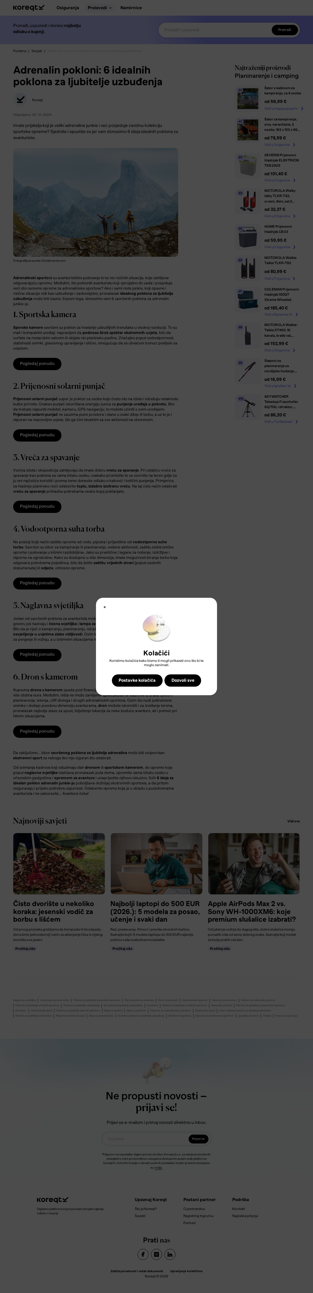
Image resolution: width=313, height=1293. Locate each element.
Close (104, 607)
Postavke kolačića (137, 680)
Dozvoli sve (182, 680)
